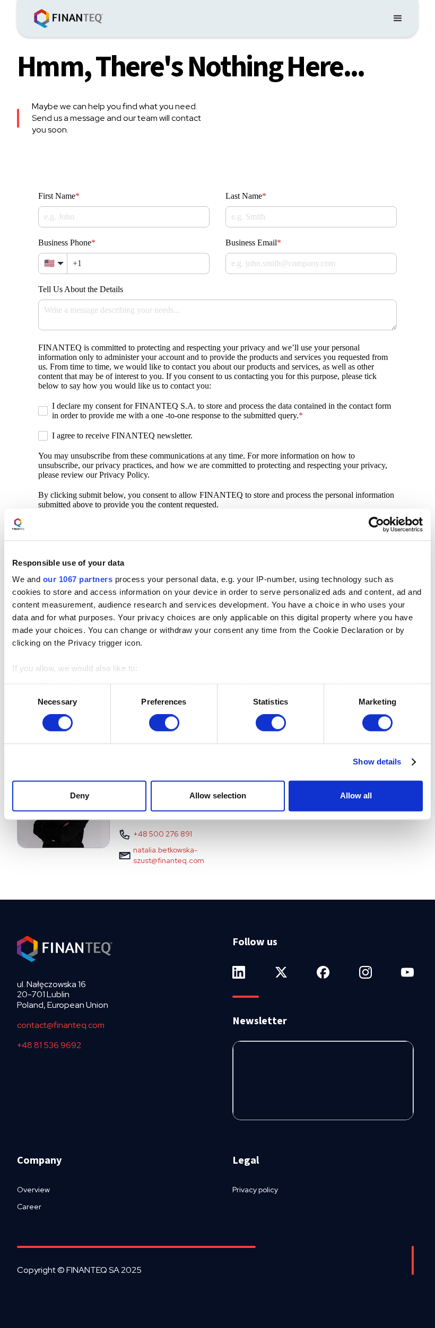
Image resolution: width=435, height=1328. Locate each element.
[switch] (164, 723)
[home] (68, 18)
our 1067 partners (78, 579)
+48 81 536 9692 (49, 1045)
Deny (79, 795)
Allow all (356, 795)
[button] (398, 18)
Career (29, 1206)
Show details (377, 762)
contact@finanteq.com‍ (61, 1025)
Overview (33, 1189)
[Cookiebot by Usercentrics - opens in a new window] (376, 524)
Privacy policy (255, 1189)
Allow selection (217, 795)
